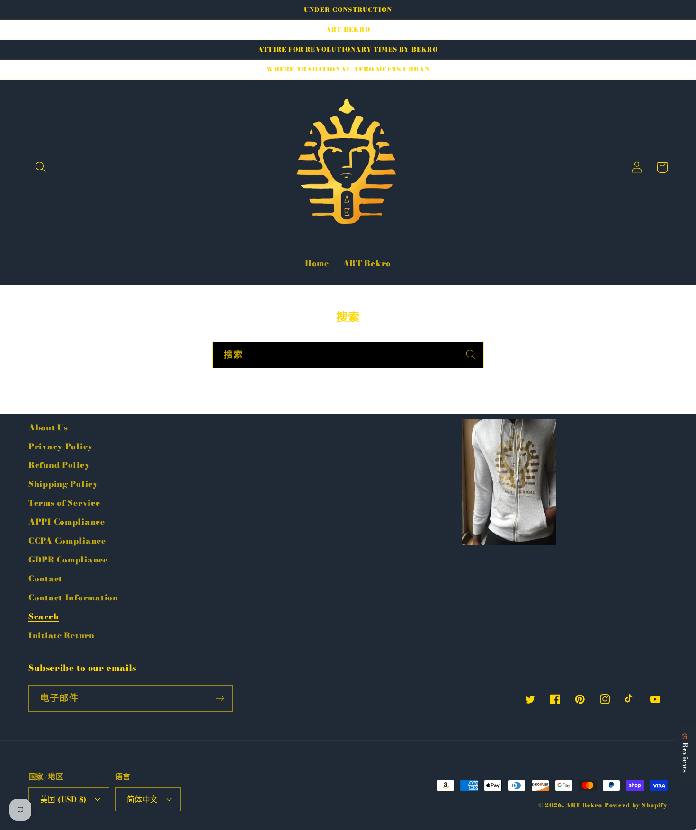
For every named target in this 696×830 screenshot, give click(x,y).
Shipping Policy (63, 484)
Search (43, 616)
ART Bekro (584, 805)
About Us (48, 427)
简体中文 (142, 799)
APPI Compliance (66, 522)
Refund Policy (59, 465)
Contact (45, 578)
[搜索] (470, 354)
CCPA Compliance (67, 541)
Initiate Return (61, 635)
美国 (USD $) (63, 799)
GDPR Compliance (68, 559)
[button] (41, 167)
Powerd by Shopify (636, 805)
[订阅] (219, 698)
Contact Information (73, 597)
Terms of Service (64, 503)
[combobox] (348, 355)
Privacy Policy (60, 446)
